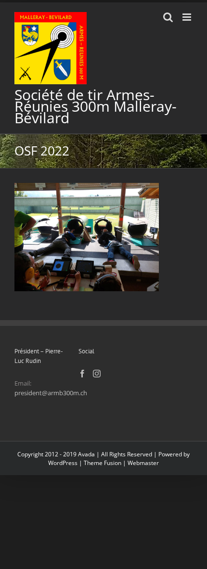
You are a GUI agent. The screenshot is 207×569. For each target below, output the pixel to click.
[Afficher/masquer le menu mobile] (187, 17)
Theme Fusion (102, 463)
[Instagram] (97, 373)
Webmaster (143, 463)
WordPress (63, 463)
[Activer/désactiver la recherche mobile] (168, 17)
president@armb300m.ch (50, 392)
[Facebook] (82, 373)
